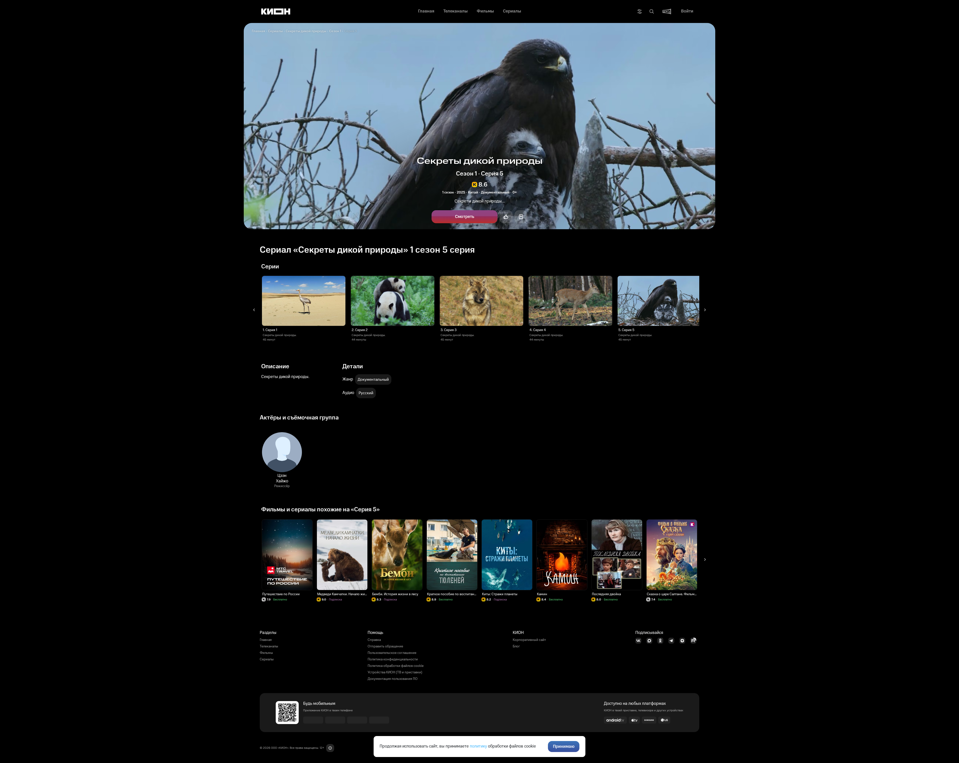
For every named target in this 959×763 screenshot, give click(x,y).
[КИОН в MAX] (650, 641)
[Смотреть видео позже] (520, 216)
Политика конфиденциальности (393, 659)
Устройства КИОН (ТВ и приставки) (395, 672)
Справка (374, 640)
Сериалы (275, 31)
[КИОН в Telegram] (672, 641)
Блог (516, 646)
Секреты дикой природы (306, 31)
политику (478, 746)
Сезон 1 (335, 31)
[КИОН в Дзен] (683, 641)
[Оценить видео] (505, 216)
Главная (258, 31)
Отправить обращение (385, 646)
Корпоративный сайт (529, 640)
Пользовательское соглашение (392, 653)
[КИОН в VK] (639, 641)
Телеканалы (269, 646)
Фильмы (266, 653)
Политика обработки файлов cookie (396, 666)
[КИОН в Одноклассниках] (661, 641)
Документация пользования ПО (393, 679)
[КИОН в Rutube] (694, 641)
